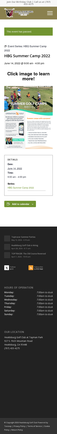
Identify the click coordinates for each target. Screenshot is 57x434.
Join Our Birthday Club (19, 1)
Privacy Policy (19, 426)
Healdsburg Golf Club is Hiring (24, 245)
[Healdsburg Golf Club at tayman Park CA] (23, 13)
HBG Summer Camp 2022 (21, 187)
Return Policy (17, 430)
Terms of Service (34, 426)
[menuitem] (48, 13)
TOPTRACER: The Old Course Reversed (28, 253)
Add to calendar (20, 204)
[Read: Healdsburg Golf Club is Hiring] (7, 247)
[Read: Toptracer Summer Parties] (7, 238)
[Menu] (48, 13)
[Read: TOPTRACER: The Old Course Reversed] (7, 255)
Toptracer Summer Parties (23, 237)
